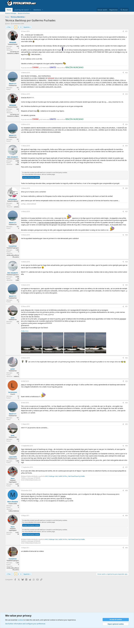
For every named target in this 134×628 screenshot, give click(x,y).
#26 (126, 188)
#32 (126, 358)
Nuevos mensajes (10, 13)
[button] (30, 10)
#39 (126, 515)
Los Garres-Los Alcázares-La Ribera (13, 52)
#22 (126, 72)
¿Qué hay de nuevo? (21, 10)
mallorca (16, 376)
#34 (126, 403)
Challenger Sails (53, 476)
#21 (126, 31)
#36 (126, 446)
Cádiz (17, 164)
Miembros (37, 10)
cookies (20, 620)
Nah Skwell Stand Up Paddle (76, 476)
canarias (16, 207)
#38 (126, 490)
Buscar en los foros (24, 13)
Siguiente (26, 27)
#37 (126, 467)
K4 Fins (65, 476)
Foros (9, 10)
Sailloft (60, 476)
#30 (126, 285)
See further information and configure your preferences (25, 624)
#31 (126, 306)
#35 (126, 424)
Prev (9, 27)
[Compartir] (123, 31)
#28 (126, 235)
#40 (126, 548)
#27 (126, 211)
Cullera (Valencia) (14, 511)
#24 (126, 124)
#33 (126, 381)
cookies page (51, 174)
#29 (126, 262)
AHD (46, 476)
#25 (126, 146)
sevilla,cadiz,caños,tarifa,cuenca (13, 256)
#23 (126, 94)
